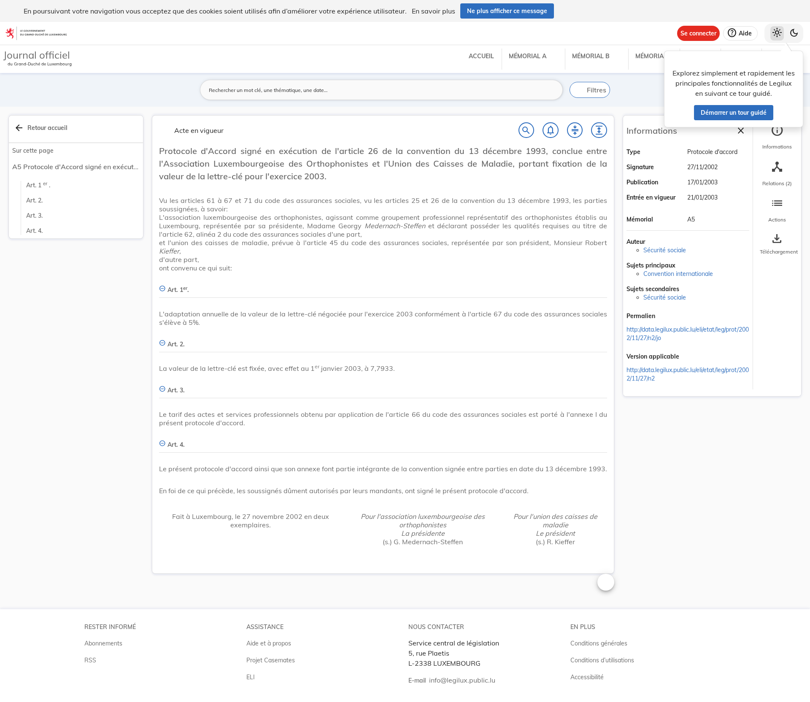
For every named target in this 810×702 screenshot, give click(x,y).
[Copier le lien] (667, 316)
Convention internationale (678, 274)
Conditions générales (598, 643)
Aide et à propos (268, 643)
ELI (250, 677)
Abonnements (103, 643)
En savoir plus (433, 11)
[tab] (777, 137)
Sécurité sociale (664, 250)
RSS (90, 660)
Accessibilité (587, 677)
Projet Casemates (270, 660)
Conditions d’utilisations (602, 660)
